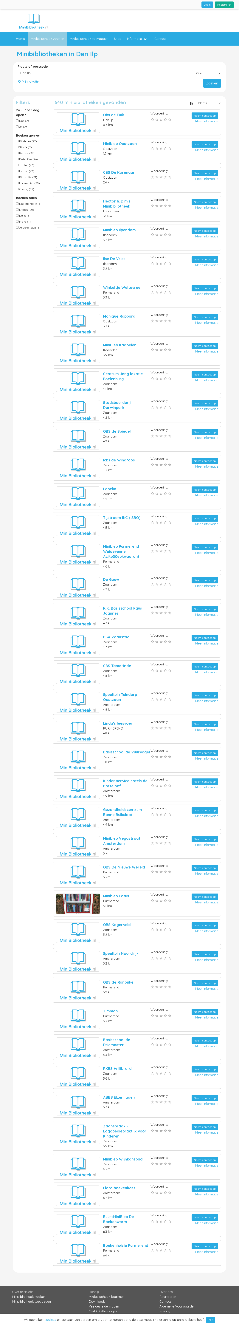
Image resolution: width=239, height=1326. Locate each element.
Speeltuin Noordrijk (121, 953)
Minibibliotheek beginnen (106, 1297)
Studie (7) (25, 147)
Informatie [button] (134, 39)
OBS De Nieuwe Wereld (124, 867)
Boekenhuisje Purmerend (125, 1245)
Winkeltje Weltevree (121, 287)
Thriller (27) (26, 165)
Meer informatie (206, 121)
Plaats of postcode (33, 66)
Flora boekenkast (119, 1188)
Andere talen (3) (29, 227)
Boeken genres (28, 135)
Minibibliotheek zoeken (47, 39)
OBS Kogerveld (117, 924)
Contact (160, 39)
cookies (50, 1320)
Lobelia (109, 488)
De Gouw (111, 579)
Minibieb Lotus (116, 896)
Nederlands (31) (29, 203)
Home (20, 39)
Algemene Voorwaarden (177, 1306)
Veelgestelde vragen (104, 1306)
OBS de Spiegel (117, 431)
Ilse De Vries (114, 258)
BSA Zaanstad (116, 637)
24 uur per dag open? (27, 112)
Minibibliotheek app (103, 1311)
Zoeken (212, 83)
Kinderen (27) (27, 141)
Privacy (164, 1311)
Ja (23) (23, 127)
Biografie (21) (27, 177)
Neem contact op (205, 115)
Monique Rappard (119, 316)
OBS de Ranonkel (118, 982)
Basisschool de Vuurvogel (126, 752)
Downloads (97, 1301)
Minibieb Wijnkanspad (123, 1159)
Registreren (224, 4)
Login (207, 4)
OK (211, 1320)
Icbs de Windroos (119, 460)
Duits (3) (24, 215)
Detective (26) (28, 159)
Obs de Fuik (113, 114)
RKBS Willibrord (117, 1068)
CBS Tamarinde (117, 665)
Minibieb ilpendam (119, 230)
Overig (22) (26, 189)
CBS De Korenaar (119, 172)
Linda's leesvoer (118, 723)
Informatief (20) (29, 183)
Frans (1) (24, 221)
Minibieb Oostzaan (120, 143)
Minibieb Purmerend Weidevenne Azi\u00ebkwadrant (121, 551)
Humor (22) (26, 171)
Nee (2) (23, 121)
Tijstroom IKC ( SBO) (121, 517)
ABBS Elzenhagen (119, 1097)
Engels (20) (26, 209)
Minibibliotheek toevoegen (89, 39)
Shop (117, 39)
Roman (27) (26, 153)
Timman (110, 1011)
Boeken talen (26, 198)
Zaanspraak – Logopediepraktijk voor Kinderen (124, 1131)
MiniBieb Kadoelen (119, 345)
